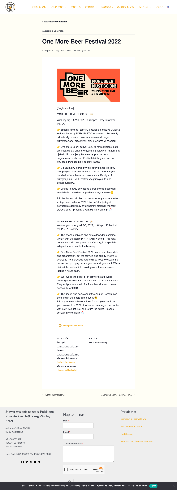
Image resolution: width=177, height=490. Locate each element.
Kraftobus (76, 7)
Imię (66, 420)
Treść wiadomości (73, 443)
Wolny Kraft (57, 7)
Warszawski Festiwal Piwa (133, 418)
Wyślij (68, 481)
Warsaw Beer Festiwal (131, 426)
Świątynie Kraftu (125, 7)
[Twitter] (26, 462)
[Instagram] (31, 462)
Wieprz (72, 362)
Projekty (89, 7)
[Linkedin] (39, 462)
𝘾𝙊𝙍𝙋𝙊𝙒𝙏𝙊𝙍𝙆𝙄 (55, 394)
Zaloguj (159, 7)
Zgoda (153, 486)
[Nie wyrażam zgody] (173, 485)
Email (66, 432)
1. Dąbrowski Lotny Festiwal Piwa (115, 394)
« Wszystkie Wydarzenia (54, 21)
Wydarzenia (107, 7)
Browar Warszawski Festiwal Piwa (137, 441)
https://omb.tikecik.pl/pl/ (67, 370)
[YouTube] (35, 462)
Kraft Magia (126, 434)
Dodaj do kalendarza (73, 325)
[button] (64, 7)
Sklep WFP (143, 7)
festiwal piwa (62, 362)
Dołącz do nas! (39, 7)
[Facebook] (22, 462)
